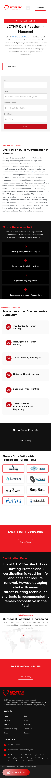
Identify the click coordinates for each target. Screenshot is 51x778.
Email (6, 91)
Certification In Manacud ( (22, 37)
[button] (28, 8)
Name (6, 80)
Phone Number (10, 103)
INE (33, 172)
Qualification (9, 114)
